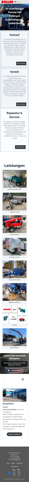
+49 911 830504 (16, 457)
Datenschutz (14, 466)
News (8, 463)
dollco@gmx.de (16, 459)
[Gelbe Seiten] (14, 473)
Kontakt (13, 463)
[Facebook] (10, 473)
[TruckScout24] (18, 473)
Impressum (20, 463)
